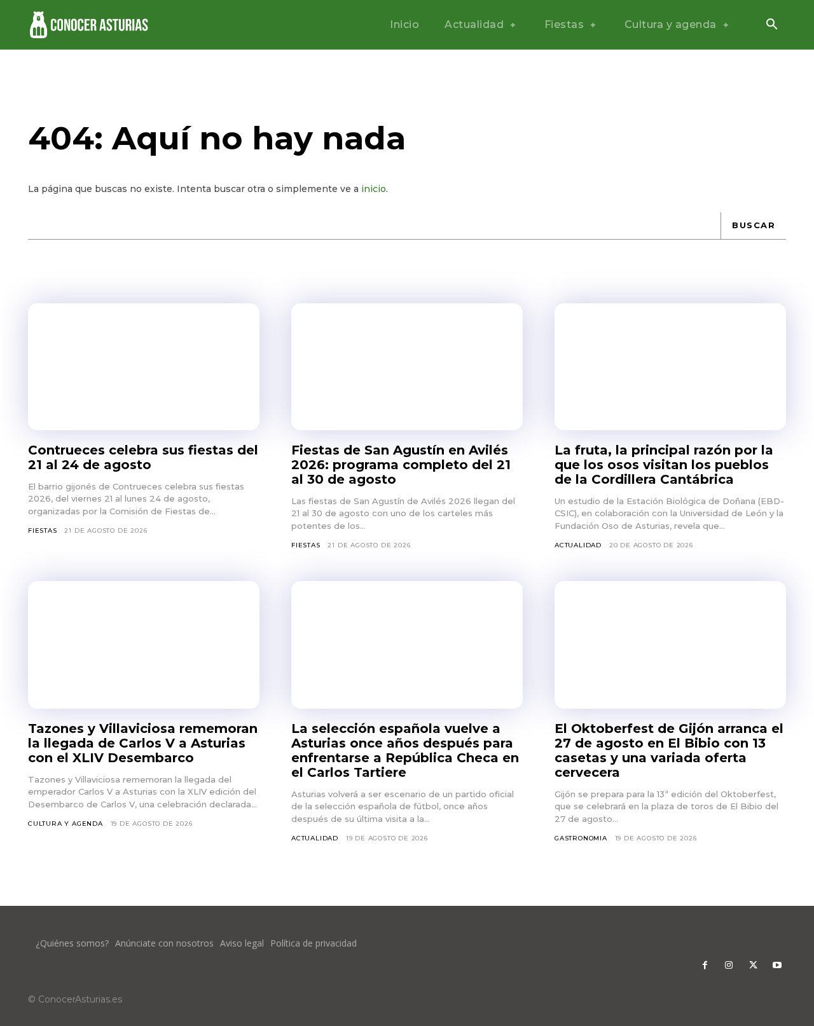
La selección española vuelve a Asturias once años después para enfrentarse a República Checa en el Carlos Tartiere (405, 750)
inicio (373, 189)
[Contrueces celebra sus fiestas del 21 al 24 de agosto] (143, 366)
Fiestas (42, 530)
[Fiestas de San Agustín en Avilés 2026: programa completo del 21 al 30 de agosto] (407, 366)
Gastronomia (581, 838)
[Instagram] (729, 966)
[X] (753, 966)
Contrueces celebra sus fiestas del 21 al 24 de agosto (143, 457)
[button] (771, 25)
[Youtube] (777, 966)
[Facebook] (705, 966)
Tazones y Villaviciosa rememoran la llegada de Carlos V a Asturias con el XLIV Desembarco (143, 743)
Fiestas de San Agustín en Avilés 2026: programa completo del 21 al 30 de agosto (401, 464)
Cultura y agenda (65, 823)
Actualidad (578, 545)
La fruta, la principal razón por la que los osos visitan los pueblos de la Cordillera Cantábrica (664, 464)
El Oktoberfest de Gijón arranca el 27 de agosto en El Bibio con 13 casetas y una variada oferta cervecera (669, 750)
